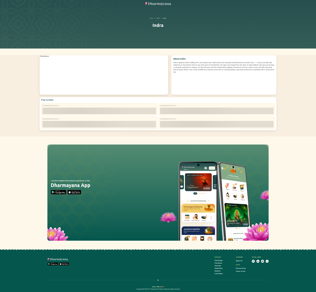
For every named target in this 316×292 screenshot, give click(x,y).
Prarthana (218, 263)
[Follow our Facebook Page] (267, 261)
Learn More (219, 273)
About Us (239, 261)
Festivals (218, 266)
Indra (164, 18)
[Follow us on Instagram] (253, 261)
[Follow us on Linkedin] (258, 261)
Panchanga (219, 260)
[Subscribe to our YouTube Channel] (262, 261)
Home (151, 18)
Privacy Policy (241, 268)
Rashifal (218, 271)
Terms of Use (240, 271)
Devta (158, 18)
